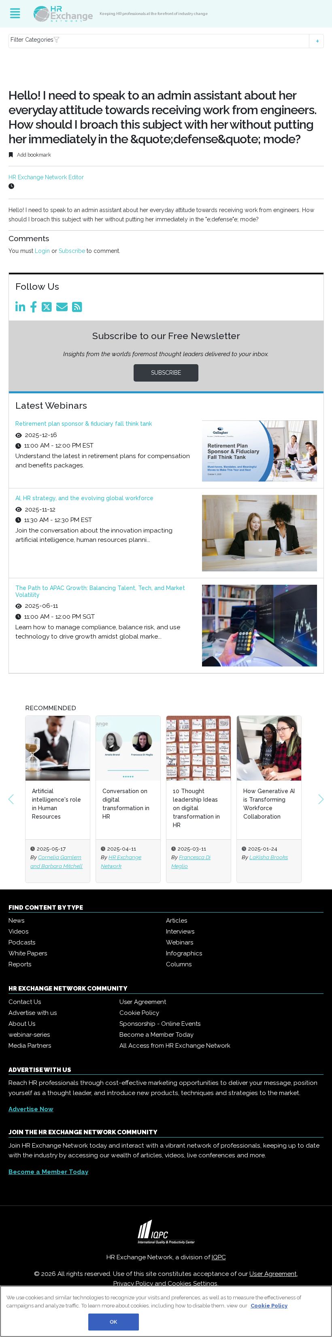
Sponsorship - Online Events (159, 1023)
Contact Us (25, 1002)
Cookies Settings (192, 1283)
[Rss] (78, 309)
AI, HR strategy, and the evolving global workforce (84, 498)
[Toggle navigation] (15, 14)
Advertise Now (31, 1109)
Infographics (184, 953)
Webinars (179, 942)
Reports (20, 964)
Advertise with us (33, 1013)
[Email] (63, 309)
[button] (166, 41)
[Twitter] (48, 309)
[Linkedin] (21, 309)
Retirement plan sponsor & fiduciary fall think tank (83, 423)
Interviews (180, 931)
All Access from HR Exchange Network (174, 1045)
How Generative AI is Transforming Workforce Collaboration (269, 804)
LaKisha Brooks (268, 857)
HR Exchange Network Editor (46, 177)
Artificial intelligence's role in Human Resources (56, 804)
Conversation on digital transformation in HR (125, 804)
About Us (22, 1023)
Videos (18, 931)
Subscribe (72, 251)
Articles (176, 920)
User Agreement (142, 1002)
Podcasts (22, 942)
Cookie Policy (139, 1013)
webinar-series (29, 1034)
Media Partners (30, 1045)
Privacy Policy (133, 1283)
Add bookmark (33, 155)
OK (113, 1322)
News (16, 920)
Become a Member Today (156, 1034)
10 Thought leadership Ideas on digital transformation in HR (196, 808)
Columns (179, 964)
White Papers (28, 953)
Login (42, 251)
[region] (166, 1311)
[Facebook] (35, 309)
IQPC (219, 1257)
